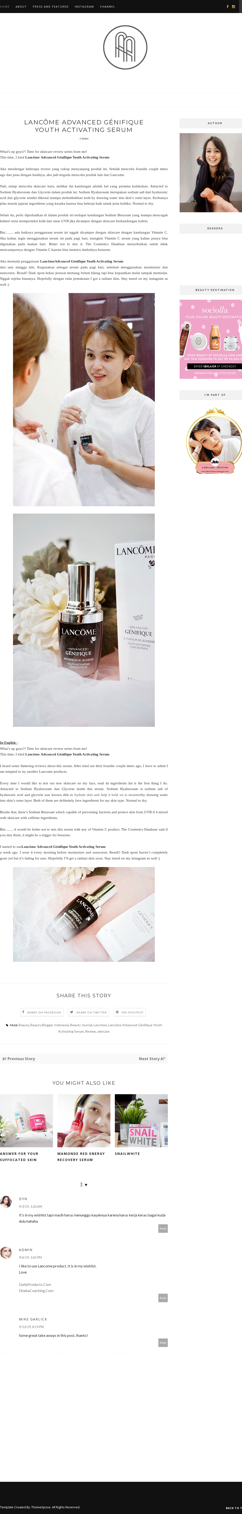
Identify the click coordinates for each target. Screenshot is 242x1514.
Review (90, 1031)
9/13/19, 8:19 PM (31, 1327)
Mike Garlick (33, 1319)
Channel (107, 6)
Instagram (84, 6)
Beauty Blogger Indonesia (49, 1025)
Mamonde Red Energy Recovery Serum (81, 1156)
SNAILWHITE (127, 1153)
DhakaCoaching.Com (36, 1290)
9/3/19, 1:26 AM (30, 1206)
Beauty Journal (81, 1025)
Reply (163, 1228)
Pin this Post (133, 1012)
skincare (103, 1031)
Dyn (23, 1199)
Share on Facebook (44, 1012)
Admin (26, 1249)
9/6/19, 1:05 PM (30, 1257)
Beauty (24, 1025)
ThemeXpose (41, 1507)
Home (5, 6)
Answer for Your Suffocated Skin (19, 1156)
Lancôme (100, 1025)
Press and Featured (51, 6)
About (21, 6)
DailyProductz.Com (35, 1284)
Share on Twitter (91, 1012)
